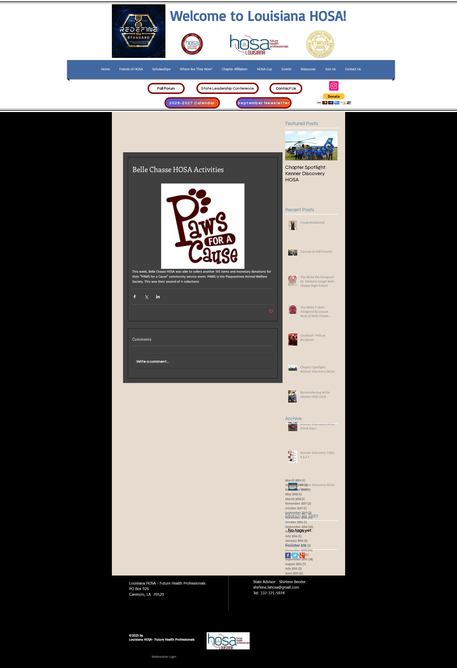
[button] (333, 98)
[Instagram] (333, 86)
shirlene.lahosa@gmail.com (276, 588)
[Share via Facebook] (134, 296)
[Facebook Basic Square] (288, 555)
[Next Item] (330, 146)
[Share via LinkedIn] (158, 296)
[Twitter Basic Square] (295, 555)
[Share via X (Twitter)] (146, 296)
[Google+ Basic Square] (302, 555)
